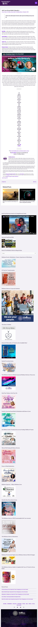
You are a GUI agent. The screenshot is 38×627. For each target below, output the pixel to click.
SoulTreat (14, 173)
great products (14, 152)
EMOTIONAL (5, 603)
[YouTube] (20, 607)
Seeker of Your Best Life (15, 176)
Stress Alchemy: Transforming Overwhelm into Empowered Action (11, 596)
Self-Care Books (22, 173)
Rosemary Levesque (5, 47)
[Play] (2, 233)
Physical (5, 12)
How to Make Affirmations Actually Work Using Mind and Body (27, 202)
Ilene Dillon (3, 31)
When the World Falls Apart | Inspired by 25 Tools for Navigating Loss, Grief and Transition (15, 591)
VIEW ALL (33, 603)
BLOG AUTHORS (19, 605)
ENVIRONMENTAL (9, 603)
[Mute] (33, 233)
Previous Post (3, 181)
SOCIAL (27, 603)
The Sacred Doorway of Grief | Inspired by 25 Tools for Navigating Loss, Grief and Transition (15, 589)
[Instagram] (23, 607)
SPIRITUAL (30, 603)
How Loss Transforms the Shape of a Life (10, 202)
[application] (19, 225)
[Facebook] (14, 607)
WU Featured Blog (10, 173)
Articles (3, 12)
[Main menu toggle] (36, 3)
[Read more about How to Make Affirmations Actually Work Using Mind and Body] (27, 194)
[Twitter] (17, 607)
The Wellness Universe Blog (11, 12)
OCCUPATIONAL (19, 603)
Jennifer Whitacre (4, 36)
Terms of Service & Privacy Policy (24, 616)
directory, (7, 173)
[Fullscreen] (35, 233)
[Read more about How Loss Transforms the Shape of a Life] (10, 194)
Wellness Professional (8, 176)
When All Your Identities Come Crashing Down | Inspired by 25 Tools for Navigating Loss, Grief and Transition (17, 599)
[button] (33, 2)
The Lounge (8, 174)
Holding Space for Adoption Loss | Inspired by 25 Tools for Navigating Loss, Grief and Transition (15, 594)
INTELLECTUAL (15, 603)
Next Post (35, 181)
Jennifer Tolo (4, 41)
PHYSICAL (23, 603)
